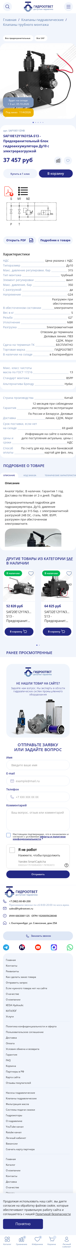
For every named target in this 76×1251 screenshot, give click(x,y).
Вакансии (12, 1143)
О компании (13, 999)
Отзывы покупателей (18, 1083)
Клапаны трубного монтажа (26, 24)
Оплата (10, 1043)
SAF (69, 558)
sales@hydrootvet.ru (21, 908)
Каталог (10, 1164)
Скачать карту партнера (20, 1149)
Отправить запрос (17, 982)
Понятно (23, 1223)
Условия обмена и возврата (22, 1049)
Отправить (38, 874)
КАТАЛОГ (11, 1011)
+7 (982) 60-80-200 (20, 901)
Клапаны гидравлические (42, 20)
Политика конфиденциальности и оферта (31, 1026)
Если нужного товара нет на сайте (26, 988)
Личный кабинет (16, 1138)
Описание (9, 475)
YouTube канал (15, 1126)
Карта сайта (13, 1077)
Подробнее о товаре (55, 240)
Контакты (11, 965)
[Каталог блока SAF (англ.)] (8, 191)
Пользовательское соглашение (25, 1032)
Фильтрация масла (17, 1104)
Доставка (11, 1037)
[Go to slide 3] (38, 122)
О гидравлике (14, 1121)
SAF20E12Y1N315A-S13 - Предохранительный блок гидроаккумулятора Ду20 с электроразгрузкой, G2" (19, 616)
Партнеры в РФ (15, 1071)
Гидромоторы (14, 1115)
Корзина (11, 1066)
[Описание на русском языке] (23, 191)
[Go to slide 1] (33, 122)
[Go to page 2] (39, 645)
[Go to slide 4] (40, 122)
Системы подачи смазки (20, 1109)
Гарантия (11, 1054)
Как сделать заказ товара (21, 977)
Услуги (10, 1016)
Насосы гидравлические (20, 1092)
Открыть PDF (16, 240)
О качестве (12, 994)
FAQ (8, 1060)
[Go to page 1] (36, 645)
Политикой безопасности (53, 1214)
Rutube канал (13, 1132)
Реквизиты (12, 971)
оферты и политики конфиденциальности (39, 838)
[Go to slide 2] (35, 122)
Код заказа (30, 475)
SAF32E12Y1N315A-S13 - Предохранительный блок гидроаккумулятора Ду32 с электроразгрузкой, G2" (57, 616)
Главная (9, 20)
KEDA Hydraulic (15, 1005)
